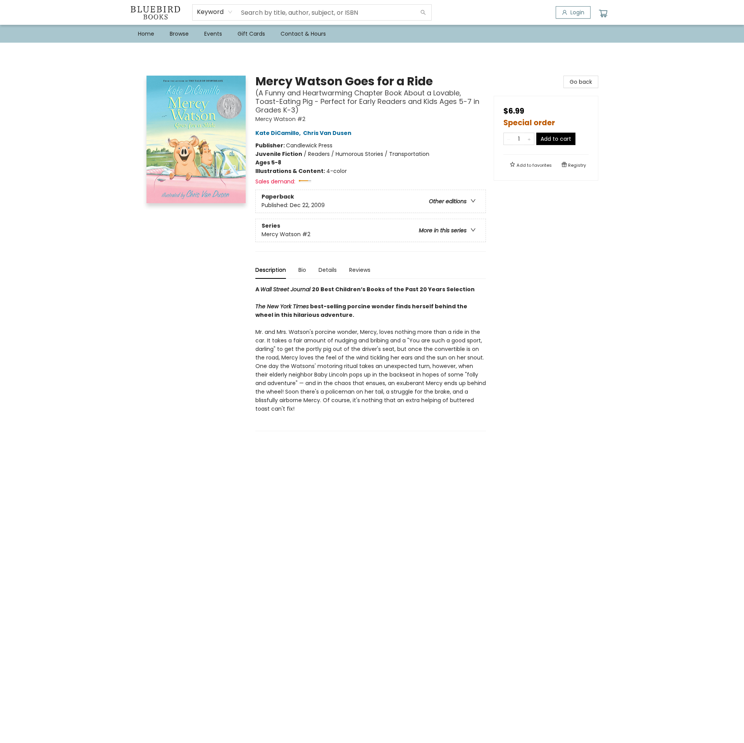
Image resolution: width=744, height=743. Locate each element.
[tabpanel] (370, 358)
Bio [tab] (302, 270)
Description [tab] (270, 270)
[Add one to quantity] (529, 139)
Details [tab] (328, 270)
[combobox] (215, 12)
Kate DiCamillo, (278, 133)
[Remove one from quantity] (508, 139)
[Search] (423, 12)
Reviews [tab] (359, 270)
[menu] (372, 34)
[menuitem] (146, 34)
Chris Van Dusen (327, 133)
